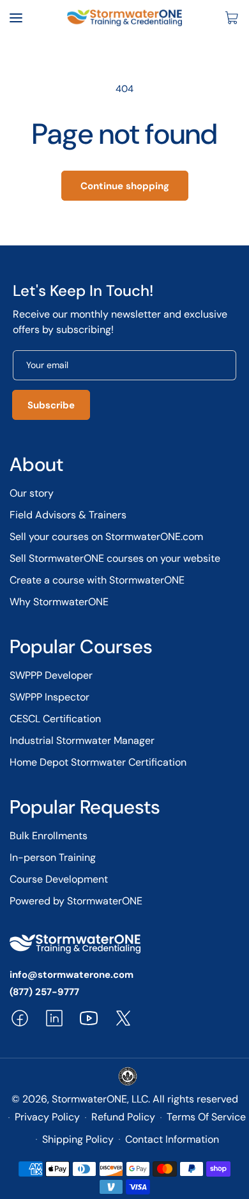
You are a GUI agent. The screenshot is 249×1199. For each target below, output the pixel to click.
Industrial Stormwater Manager (82, 740)
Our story (32, 493)
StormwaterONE (89, 1099)
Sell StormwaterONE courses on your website (115, 558)
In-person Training (53, 857)
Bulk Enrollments (48, 835)
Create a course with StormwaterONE (97, 580)
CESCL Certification (55, 718)
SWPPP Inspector (49, 697)
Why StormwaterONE (59, 601)
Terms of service (206, 1117)
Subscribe (51, 405)
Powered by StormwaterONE (76, 901)
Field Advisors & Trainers (68, 515)
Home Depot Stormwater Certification (98, 762)
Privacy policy (47, 1117)
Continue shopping (124, 186)
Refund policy (123, 1117)
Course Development (59, 879)
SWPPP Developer (51, 675)
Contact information (172, 1139)
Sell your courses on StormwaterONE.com (106, 536)
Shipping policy (78, 1139)
